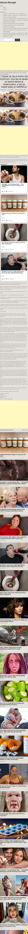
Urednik (12, 84)
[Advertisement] (14, 51)
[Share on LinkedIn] (0, 104)
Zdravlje (5, 9)
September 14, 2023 (5, 84)
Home (4, 7)
